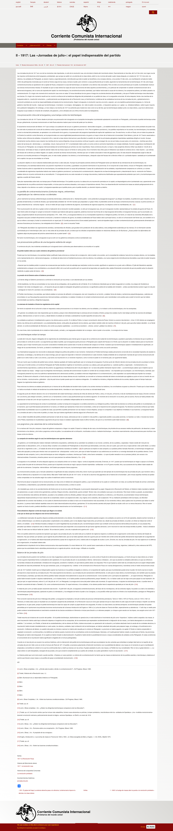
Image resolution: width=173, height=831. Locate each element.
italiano (59, 2)
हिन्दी (31, 7)
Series (19, 756)
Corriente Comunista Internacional (86, 35)
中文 (98, 7)
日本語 (72, 7)
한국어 (59, 7)
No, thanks (150, 826)
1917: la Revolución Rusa (25, 759)
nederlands (111, 2)
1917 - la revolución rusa (25, 766)
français (32, 2)
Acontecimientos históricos (25, 778)
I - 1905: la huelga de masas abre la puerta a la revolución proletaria (132, 790)
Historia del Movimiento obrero (27, 763)
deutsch (46, 2)
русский (18, 7)
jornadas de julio (22, 781)
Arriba (85, 790)
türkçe (99, 2)
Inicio (17, 65)
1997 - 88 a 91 (50, 65)
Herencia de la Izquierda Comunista (28, 771)
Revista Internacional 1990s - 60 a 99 (32, 65)
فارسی (46, 7)
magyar (128, 7)
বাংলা (109, 7)
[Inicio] (86, 23)
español (86, 2)
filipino (86, 7)
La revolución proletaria (24, 773)
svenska (72, 2)
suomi (144, 7)
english (18, 2)
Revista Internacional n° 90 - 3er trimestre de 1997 (71, 65)
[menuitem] (22, 45)
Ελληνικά (145, 2)
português (129, 2)
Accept (143, 827)
